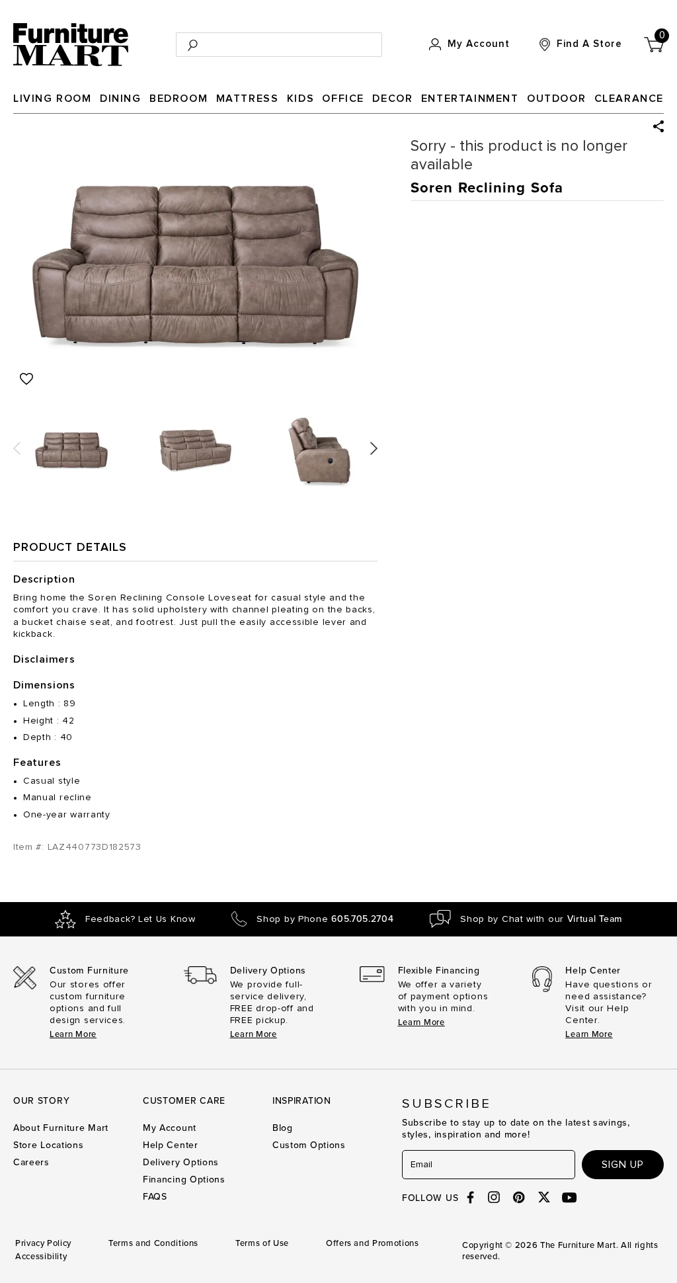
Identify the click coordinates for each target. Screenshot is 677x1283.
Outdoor (556, 98)
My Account (169, 1128)
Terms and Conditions (153, 1243)
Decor (392, 98)
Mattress (247, 98)
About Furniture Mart (60, 1128)
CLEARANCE (629, 98)
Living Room (52, 98)
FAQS (155, 1196)
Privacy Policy (43, 1243)
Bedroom (178, 98)
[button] (658, 126)
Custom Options (309, 1145)
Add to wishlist (26, 379)
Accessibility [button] (41, 1256)
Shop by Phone (325, 919)
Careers (31, 1162)
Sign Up (623, 1164)
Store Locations (48, 1145)
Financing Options (184, 1179)
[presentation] (16, 444)
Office (343, 98)
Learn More (73, 1034)
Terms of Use (262, 1243)
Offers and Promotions (372, 1243)
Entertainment (470, 98)
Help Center (170, 1145)
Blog (282, 1128)
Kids (300, 98)
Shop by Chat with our (541, 919)
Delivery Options (181, 1162)
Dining (120, 98)
